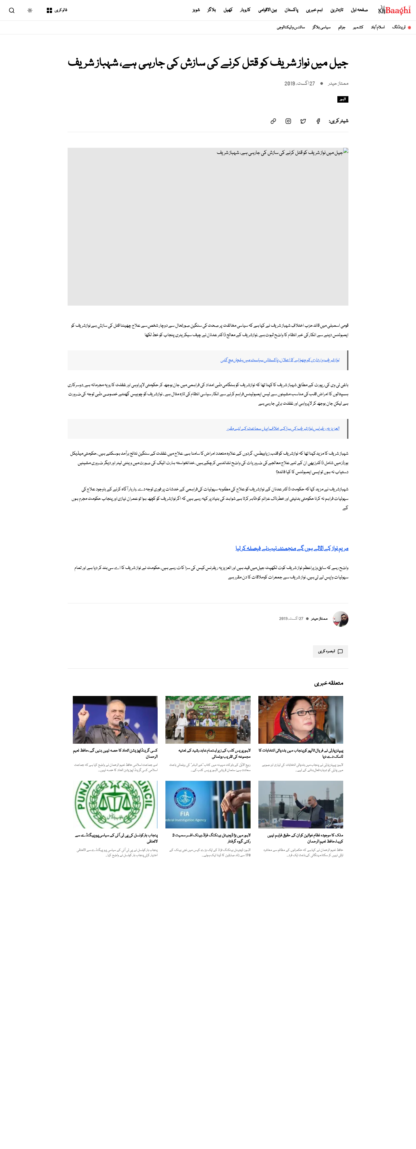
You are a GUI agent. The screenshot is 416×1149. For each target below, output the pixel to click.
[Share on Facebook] (318, 121)
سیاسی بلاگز (322, 27)
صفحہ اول (359, 10)
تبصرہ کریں (326, 651)
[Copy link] (273, 121)
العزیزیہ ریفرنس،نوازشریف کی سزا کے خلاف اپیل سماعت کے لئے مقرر (283, 428)
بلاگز (212, 10)
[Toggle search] (11, 10)
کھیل (228, 10)
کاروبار (245, 10)
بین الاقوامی (267, 10)
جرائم (341, 27)
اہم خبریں (314, 10)
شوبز (196, 10)
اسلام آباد (377, 27)
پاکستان (291, 10)
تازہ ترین (337, 10)
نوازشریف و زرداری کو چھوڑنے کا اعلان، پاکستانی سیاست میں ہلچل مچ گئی (280, 360)
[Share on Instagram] (288, 121)
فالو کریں (61, 10)
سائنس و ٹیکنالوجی (291, 27)
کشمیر (358, 27)
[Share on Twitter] (303, 121)
